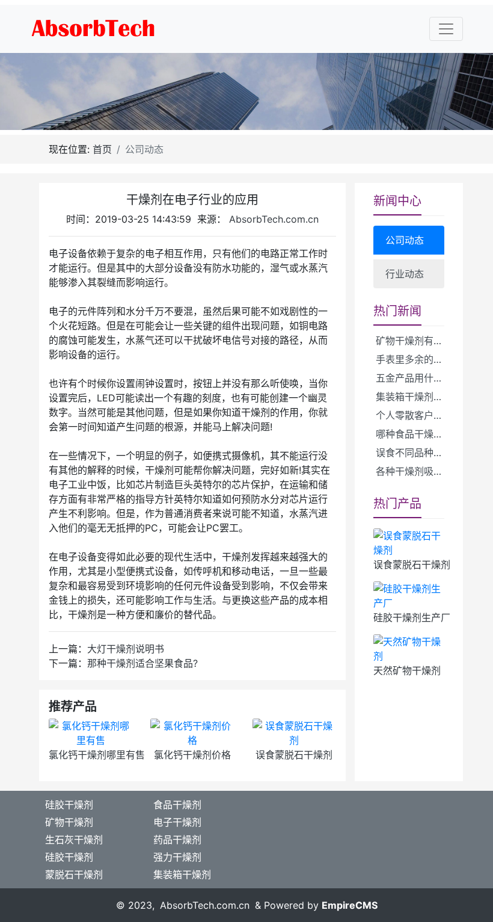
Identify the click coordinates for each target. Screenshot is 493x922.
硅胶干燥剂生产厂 (411, 617)
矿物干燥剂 (69, 822)
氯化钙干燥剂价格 (192, 755)
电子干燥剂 (177, 822)
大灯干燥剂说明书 (125, 649)
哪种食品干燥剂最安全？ (415, 434)
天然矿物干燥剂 (407, 670)
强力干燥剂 (177, 857)
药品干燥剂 (177, 840)
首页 (102, 149)
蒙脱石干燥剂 (74, 874)
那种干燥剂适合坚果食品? (142, 663)
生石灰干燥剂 (74, 840)
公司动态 (404, 240)
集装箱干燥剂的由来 (415, 397)
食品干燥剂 (177, 805)
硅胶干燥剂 (69, 805)
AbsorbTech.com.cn (274, 219)
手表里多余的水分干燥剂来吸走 (415, 359)
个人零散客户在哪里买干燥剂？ (415, 415)
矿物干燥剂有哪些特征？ (415, 341)
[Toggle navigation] (446, 29)
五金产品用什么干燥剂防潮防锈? (415, 378)
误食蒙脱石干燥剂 (294, 755)
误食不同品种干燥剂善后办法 (415, 453)
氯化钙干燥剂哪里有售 (97, 755)
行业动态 (404, 274)
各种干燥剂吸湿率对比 (415, 471)
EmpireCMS (350, 905)
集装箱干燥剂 (182, 874)
